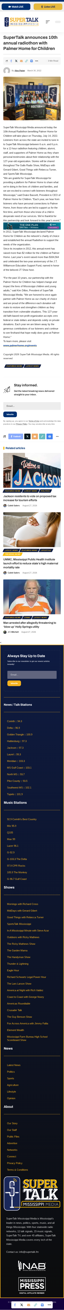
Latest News (32, 366)
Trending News (12, 554)
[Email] (21, 61)
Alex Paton (20, 71)
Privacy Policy (21, 424)
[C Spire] (32, 225)
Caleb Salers (14, 505)
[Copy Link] (26, 61)
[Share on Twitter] (16, 61)
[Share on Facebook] (11, 61)
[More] (36, 61)
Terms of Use (34, 421)
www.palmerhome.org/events (20, 345)
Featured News (14, 366)
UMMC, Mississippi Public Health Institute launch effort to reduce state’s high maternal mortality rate (30, 563)
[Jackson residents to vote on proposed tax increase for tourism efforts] (32, 470)
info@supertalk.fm (29, 1252)
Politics (45, 491)
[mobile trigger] (48, 22)
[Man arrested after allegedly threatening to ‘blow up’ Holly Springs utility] (32, 596)
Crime (27, 617)
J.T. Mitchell (13, 632)
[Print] (31, 61)
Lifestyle (46, 550)
